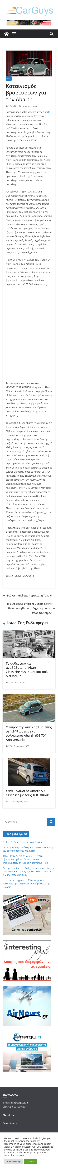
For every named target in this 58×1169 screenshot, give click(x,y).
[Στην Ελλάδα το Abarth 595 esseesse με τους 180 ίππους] (29, 760)
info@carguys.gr (19, 1102)
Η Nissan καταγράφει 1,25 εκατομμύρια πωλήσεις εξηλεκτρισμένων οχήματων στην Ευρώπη (26, 883)
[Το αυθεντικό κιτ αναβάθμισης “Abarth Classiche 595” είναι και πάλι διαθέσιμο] (29, 632)
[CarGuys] (6, 34)
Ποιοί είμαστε (10, 1123)
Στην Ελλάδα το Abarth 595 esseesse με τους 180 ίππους (27, 793)
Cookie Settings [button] (13, 1161)
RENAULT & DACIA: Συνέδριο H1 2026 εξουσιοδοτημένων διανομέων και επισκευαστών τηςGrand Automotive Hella (25, 859)
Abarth (46, 111)
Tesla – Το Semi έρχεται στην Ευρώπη (23, 842)
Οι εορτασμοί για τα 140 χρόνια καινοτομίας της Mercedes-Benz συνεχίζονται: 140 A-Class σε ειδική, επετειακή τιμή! (29, 871)
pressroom (32, 106)
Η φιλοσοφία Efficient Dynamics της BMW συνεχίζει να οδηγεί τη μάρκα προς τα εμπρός (29, 608)
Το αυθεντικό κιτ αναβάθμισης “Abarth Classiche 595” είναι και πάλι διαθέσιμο (27, 669)
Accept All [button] (30, 1161)
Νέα (8, 78)
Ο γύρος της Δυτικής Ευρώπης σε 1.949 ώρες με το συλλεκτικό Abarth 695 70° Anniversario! (29, 733)
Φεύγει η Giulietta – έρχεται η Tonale (29, 595)
